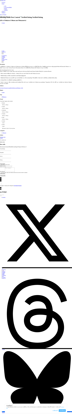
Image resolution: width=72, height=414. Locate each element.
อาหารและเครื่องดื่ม (8, 7)
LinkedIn (3, 272)
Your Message (2, 171)
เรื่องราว (3, 11)
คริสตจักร (6, 10)
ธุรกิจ (5, 6)
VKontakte (4, 275)
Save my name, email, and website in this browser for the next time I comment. (14, 172)
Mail (3, 276)
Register (4, 14)
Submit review (2, 173)
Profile (3, 50)
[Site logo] (2, 0)
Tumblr (3, 273)
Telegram (3, 271)
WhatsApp (4, 269)
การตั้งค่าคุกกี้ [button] (55, 410)
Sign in (1, 14)
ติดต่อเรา (3, 12)
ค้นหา (3, 3)
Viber (3, 270)
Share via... (4, 278)
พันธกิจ (5, 8)
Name (1, 165)
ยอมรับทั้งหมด (62, 410)
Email (1, 166)
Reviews (4, 51)
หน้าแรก (3, 2)
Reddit (3, 274)
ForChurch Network (17, 185)
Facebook (3, 197)
